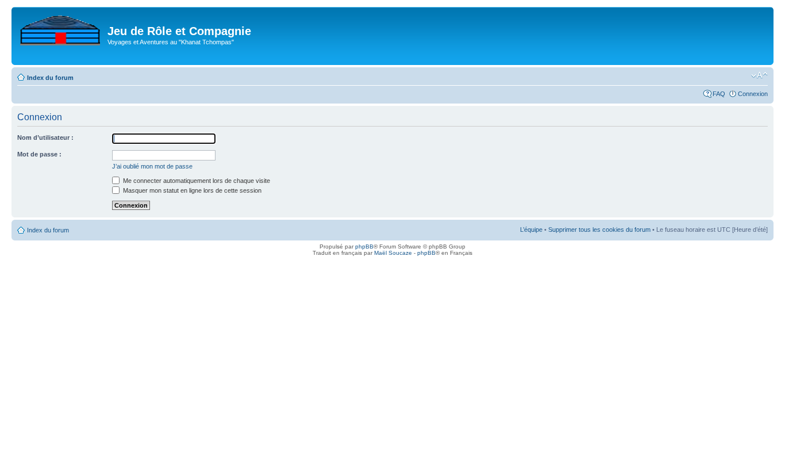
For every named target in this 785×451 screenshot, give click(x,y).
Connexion (753, 93)
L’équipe (531, 229)
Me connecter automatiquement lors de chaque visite (195, 180)
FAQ (719, 93)
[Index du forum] (60, 28)
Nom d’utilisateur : (45, 137)
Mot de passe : (39, 154)
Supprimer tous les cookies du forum (599, 229)
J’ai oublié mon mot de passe (152, 166)
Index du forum (50, 77)
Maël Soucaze (393, 253)
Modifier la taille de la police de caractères (759, 75)
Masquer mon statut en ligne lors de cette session (191, 190)
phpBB (364, 246)
